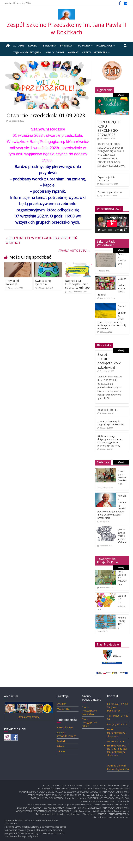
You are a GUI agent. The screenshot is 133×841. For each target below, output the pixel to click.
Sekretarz (61, 746)
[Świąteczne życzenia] (48, 264)
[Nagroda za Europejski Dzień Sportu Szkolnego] (77, 264)
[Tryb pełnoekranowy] (125, 230)
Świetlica (66, 45)
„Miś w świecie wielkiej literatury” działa (122, 536)
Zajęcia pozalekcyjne (26, 52)
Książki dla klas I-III (107, 409)
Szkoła (32, 45)
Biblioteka (49, 45)
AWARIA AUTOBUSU (74, 250)
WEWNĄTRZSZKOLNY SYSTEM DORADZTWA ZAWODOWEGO (43, 811)
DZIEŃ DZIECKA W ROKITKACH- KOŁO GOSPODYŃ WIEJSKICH (41, 240)
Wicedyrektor (63, 709)
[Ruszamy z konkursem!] (105, 254)
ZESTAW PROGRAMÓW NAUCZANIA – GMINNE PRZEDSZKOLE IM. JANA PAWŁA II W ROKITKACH (86, 807)
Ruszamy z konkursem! (122, 259)
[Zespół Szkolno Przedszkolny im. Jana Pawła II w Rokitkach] (7, 45)
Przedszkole (104, 45)
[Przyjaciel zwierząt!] (18, 264)
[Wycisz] (121, 230)
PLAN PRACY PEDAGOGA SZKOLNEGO (98, 801)
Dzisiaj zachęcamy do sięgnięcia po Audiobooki (110, 423)
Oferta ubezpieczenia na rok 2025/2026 (111, 817)
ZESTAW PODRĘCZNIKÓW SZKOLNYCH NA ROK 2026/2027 (54, 795)
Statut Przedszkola (81, 811)
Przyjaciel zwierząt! (12, 282)
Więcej (121, 95)
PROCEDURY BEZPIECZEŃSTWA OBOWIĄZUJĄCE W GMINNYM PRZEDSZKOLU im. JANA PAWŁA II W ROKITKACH (78, 804)
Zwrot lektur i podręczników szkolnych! (109, 361)
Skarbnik (61, 741)
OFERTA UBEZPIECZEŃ (94, 52)
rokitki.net (120, 741)
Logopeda (81, 798)
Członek (61, 751)
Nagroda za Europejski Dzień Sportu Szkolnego (77, 284)
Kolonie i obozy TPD (122, 621)
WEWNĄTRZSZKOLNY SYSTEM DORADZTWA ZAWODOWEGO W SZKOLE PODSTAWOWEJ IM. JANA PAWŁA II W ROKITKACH (74, 792)
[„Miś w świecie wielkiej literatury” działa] (105, 528)
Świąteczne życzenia (43, 282)
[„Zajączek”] (105, 594)
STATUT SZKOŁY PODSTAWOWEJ (67, 785)
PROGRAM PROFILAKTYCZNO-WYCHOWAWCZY (59, 788)
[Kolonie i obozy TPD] (105, 616)
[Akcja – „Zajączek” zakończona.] (105, 571)
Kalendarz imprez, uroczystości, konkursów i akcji (106, 788)
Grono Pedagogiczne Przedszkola (89, 711)
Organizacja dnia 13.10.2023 (106, 179)
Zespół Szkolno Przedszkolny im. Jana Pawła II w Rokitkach (66, 28)
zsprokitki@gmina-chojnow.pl (116, 753)
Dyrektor (61, 703)
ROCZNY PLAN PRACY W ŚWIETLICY (47, 798)
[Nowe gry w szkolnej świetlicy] (105, 469)
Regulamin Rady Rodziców (95, 795)
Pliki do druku (54, 52)
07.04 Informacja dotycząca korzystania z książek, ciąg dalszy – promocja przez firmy (110, 441)
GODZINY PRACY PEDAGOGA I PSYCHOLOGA (108, 798)
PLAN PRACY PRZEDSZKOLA (28, 807)
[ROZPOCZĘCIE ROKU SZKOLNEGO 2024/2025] (112, 99)
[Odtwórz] (99, 230)
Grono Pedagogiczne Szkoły (89, 722)
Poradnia (84, 45)
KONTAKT (73, 52)
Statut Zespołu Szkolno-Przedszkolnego (111, 785)
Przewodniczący (65, 727)
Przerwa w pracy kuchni (109, 192)
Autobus (18, 45)
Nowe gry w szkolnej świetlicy (122, 476)
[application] (112, 223)
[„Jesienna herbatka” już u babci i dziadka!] (105, 277)
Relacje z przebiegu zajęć (68, 814)
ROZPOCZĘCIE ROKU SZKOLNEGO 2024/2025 (108, 128)
